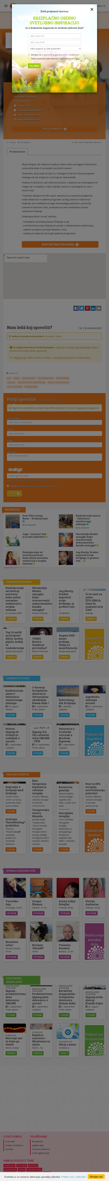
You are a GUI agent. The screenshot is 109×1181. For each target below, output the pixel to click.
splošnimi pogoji (50, 54)
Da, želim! (34, 65)
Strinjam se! (96, 1176)
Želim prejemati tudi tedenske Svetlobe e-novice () (55, 58)
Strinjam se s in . (54, 54)
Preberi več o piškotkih (73, 1176)
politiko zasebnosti (69, 54)
